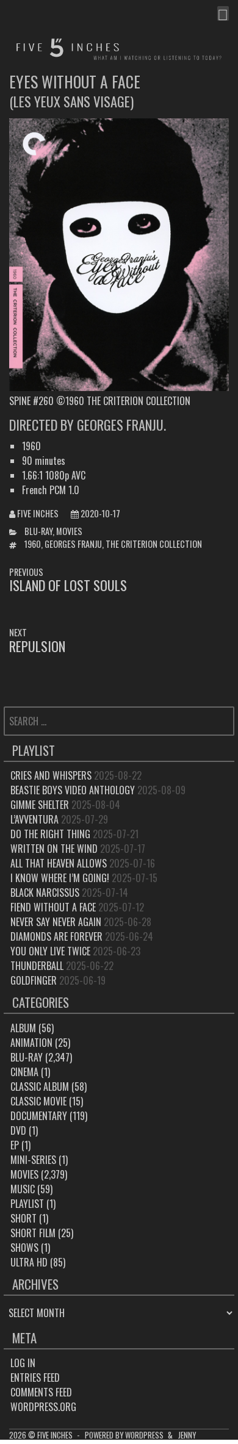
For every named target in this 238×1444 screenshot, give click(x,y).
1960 (32, 543)
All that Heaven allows (58, 863)
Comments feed (41, 1392)
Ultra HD (29, 1262)
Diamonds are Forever (56, 936)
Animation (31, 1042)
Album (23, 1028)
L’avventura (34, 819)
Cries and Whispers (51, 775)
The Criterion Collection (154, 543)
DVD (18, 1130)
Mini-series (33, 1159)
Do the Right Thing (50, 834)
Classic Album (39, 1086)
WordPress (144, 1435)
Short (23, 1218)
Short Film (33, 1233)
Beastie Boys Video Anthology (72, 790)
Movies (69, 531)
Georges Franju (73, 543)
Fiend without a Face (53, 907)
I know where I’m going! (59, 878)
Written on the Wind (54, 848)
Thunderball (36, 965)
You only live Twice (50, 951)
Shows (24, 1247)
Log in (22, 1363)
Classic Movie (38, 1101)
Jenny (187, 1435)
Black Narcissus (44, 892)
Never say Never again (55, 921)
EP (14, 1145)
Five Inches (38, 513)
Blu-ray (38, 531)
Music (22, 1189)
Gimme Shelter (39, 804)
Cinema (24, 1072)
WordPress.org (43, 1406)
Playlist (27, 1203)
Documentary (38, 1115)
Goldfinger (33, 980)
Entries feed (35, 1377)
